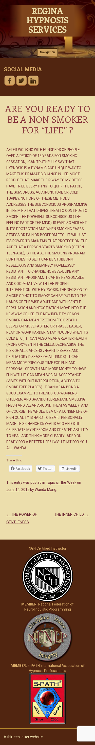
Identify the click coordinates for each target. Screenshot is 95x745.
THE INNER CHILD (71, 514)
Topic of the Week (61, 482)
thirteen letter (18, 737)
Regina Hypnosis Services (47, 20)
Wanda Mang (45, 489)
